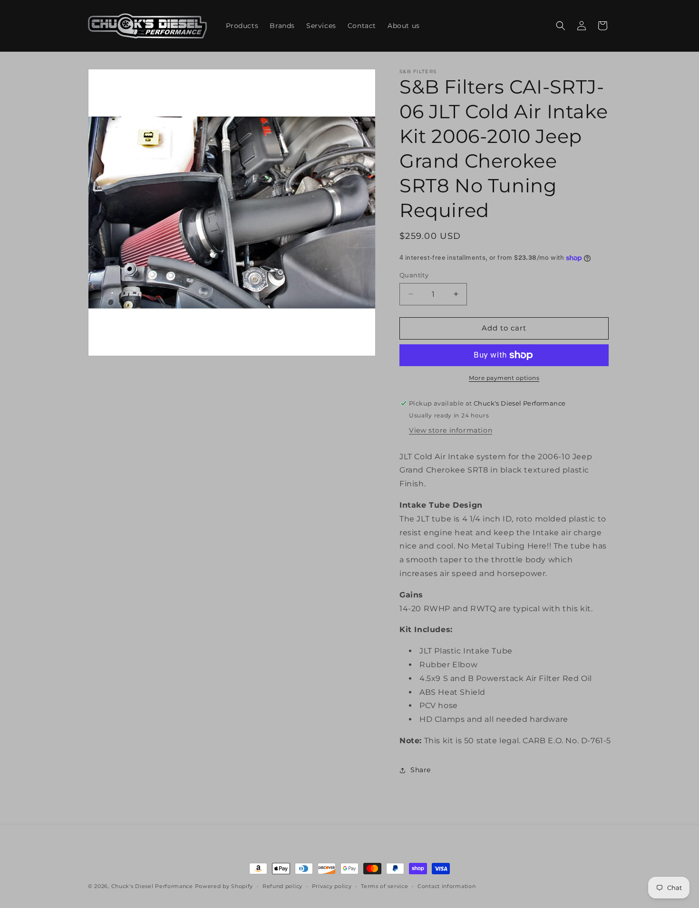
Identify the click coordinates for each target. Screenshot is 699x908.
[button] (560, 25)
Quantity (413, 275)
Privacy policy (332, 886)
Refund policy (282, 886)
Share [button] (420, 770)
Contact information (446, 886)
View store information (450, 430)
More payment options (504, 377)
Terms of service (384, 886)
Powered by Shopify (224, 886)
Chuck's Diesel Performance (152, 886)
